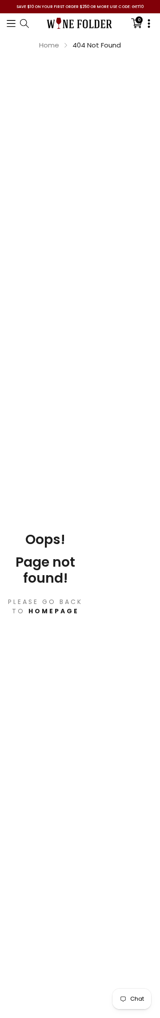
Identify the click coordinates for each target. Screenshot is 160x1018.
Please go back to (45, 606)
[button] (11, 23)
